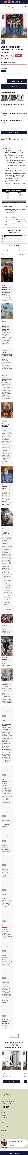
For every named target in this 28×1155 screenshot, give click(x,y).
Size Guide (3, 1115)
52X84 (8, 70)
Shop (2, 1110)
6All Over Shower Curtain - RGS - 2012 (12, 120)
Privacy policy (4, 1142)
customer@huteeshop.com (7, 1103)
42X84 (8, 74)
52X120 (19, 74)
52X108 (19, 70)
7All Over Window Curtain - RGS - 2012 (11, 1072)
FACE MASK (4, 1117)
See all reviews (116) (14, 232)
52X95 (14, 70)
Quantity (3, 78)
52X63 (5, 68)
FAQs (2, 1120)
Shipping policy (4, 1147)
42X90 (14, 74)
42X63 (3, 74)
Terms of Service (5, 1145)
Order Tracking (4, 1112)
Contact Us (4, 1122)
